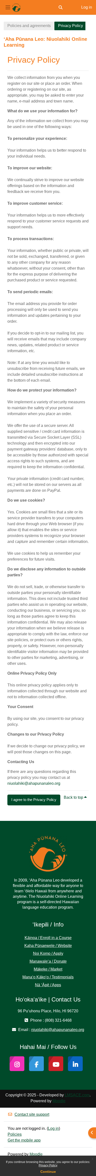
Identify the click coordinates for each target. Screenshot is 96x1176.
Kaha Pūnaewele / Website (48, 946)
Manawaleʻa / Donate (48, 961)
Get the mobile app (24, 1140)
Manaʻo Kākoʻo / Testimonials (48, 977)
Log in (86, 7)
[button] (60, 7)
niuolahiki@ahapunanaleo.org (33, 783)
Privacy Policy (48, 1165)
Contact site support (32, 1114)
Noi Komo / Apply (48, 953)
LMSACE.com (77, 1095)
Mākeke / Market (48, 969)
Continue (48, 1172)
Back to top (74, 797)
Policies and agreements (29, 26)
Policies (15, 1134)
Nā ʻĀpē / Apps (48, 985)
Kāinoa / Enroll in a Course (48, 938)
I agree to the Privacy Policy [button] (33, 800)
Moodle (58, 1101)
